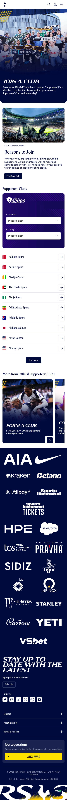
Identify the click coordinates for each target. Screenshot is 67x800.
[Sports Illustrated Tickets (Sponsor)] (33, 508)
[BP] (18, 585)
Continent (11, 214)
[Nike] (49, 459)
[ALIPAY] (18, 492)
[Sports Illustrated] (49, 492)
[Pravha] (49, 547)
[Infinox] (49, 585)
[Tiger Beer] (49, 566)
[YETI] (49, 622)
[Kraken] (18, 475)
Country (10, 229)
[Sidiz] (18, 566)
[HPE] (18, 528)
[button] (58, 791)
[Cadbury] (18, 622)
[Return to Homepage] (4, 4)
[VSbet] (33, 641)
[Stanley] (49, 603)
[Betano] (49, 475)
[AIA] (18, 459)
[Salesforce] (49, 528)
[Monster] (18, 603)
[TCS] (18, 547)
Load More (33, 360)
